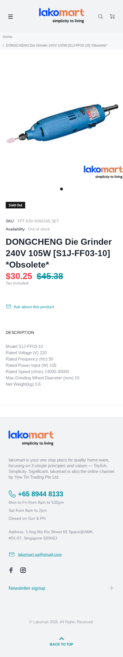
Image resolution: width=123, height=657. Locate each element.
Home (7, 37)
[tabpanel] (61, 122)
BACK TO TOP (61, 644)
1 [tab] (61, 189)
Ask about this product (34, 306)
